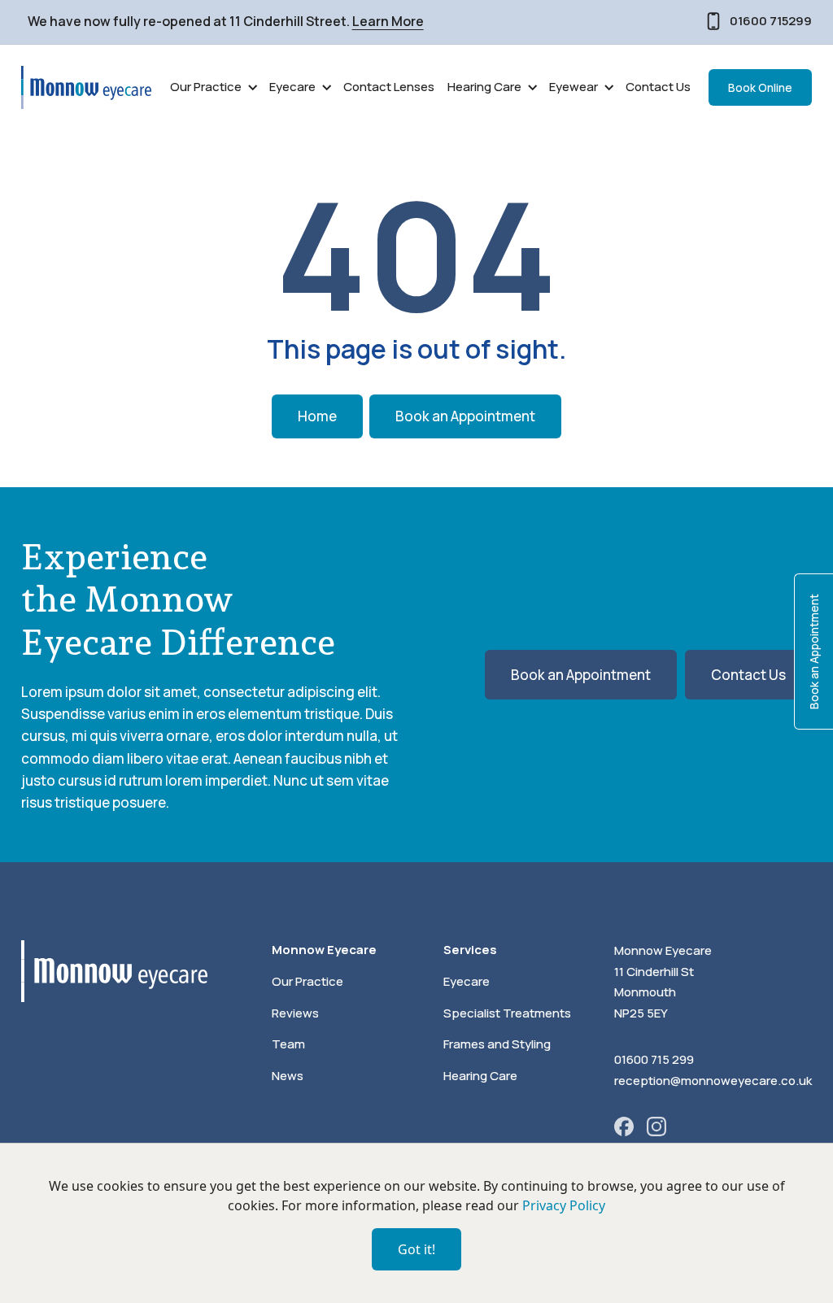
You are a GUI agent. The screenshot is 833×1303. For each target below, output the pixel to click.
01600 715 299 (654, 1059)
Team (288, 1043)
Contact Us (658, 86)
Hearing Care (480, 1075)
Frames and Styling (497, 1043)
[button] (213, 87)
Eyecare (466, 981)
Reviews (295, 1013)
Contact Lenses (388, 86)
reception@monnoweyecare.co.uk (713, 1080)
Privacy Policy (563, 1205)
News (287, 1075)
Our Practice (307, 981)
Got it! (416, 1249)
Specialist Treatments (507, 1013)
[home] (86, 87)
